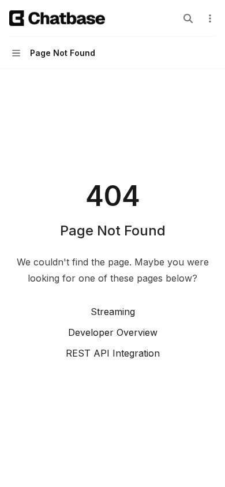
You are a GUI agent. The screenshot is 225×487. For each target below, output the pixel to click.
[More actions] (210, 18)
